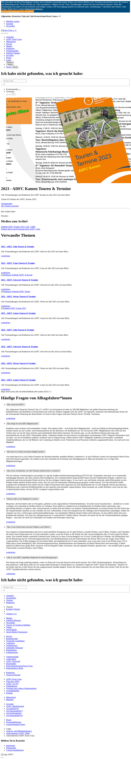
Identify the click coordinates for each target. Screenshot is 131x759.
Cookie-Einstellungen (15, 750)
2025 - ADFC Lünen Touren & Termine (18, 313)
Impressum (10, 745)
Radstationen (11, 650)
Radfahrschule (12, 638)
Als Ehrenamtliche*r (14, 711)
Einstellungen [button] (14, 11)
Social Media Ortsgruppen (16, 632)
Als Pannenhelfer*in (14, 715)
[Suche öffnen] (5, 33)
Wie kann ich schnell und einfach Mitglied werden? (26, 452)
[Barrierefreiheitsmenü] (2, 33)
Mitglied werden (12, 21)
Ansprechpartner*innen (15, 724)
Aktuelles (10, 37)
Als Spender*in (12, 709)
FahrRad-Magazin (13, 620)
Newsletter (10, 26)
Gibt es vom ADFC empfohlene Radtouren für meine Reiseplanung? (32, 558)
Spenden (9, 24)
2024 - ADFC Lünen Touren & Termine (18, 380)
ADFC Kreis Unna (14, 39)
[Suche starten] (4, 590)
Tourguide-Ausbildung (15, 641)
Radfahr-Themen (13, 53)
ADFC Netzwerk (13, 661)
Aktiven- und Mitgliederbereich (19, 731)
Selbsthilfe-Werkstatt (14, 648)
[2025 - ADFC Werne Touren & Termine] (15, 291)
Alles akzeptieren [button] (27, 11)
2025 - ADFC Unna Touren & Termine (18, 263)
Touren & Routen (13, 675)
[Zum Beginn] (2, 757)
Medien (9, 46)
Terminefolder (6, 204)
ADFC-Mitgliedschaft (15, 706)
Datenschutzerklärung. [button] (34, 9)
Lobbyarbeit (11, 659)
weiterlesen (10, 418)
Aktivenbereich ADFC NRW (18, 733)
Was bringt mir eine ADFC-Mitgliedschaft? (22, 424)
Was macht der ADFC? (15, 405)
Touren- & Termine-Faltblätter (18, 625)
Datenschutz (11, 748)
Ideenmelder (11, 664)
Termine (9, 600)
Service (9, 44)
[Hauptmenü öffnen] (7, 33)
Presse (8, 58)
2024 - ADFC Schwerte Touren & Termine (19, 347)
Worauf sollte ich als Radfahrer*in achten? (22, 499)
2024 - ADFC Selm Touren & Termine (17, 330)
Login (8, 60)
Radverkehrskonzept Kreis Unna (19, 666)
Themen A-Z (11, 614)
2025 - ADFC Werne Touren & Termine (18, 296)
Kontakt (9, 693)
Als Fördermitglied (13, 713)
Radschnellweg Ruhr (14, 668)
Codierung (10, 643)
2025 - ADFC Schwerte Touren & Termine (19, 280)
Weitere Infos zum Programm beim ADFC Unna (20, 229)
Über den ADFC (13, 681)
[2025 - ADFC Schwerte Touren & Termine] (16, 275)
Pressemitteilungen (13, 722)
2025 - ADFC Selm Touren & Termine (17, 246)
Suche (9, 67)
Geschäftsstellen (12, 691)
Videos (9, 627)
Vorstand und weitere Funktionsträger (21, 688)
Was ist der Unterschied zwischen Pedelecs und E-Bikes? (28, 527)
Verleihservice (12, 645)
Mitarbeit (9, 700)
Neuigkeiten (11, 598)
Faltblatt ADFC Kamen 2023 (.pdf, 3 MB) (18, 227)
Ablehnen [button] (5, 11)
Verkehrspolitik (12, 51)
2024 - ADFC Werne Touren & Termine (18, 363)
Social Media (11, 630)
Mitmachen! (11, 42)
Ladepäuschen (12, 652)
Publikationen (11, 686)
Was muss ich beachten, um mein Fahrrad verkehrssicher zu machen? (33, 471)
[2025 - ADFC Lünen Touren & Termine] (13, 308)
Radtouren (10, 48)
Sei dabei (10, 55)
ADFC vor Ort (12, 684)
